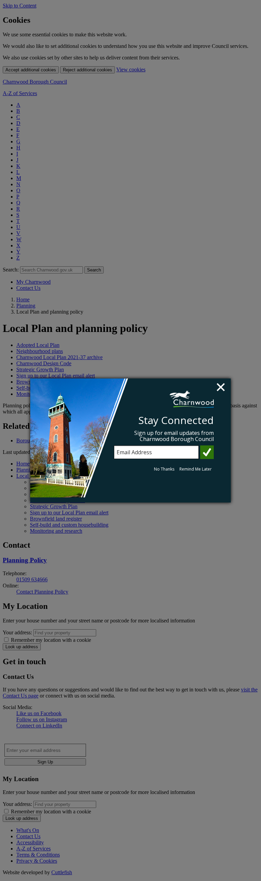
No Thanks (164, 469)
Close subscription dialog (221, 388)
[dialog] (130, 440)
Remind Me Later (195, 469)
